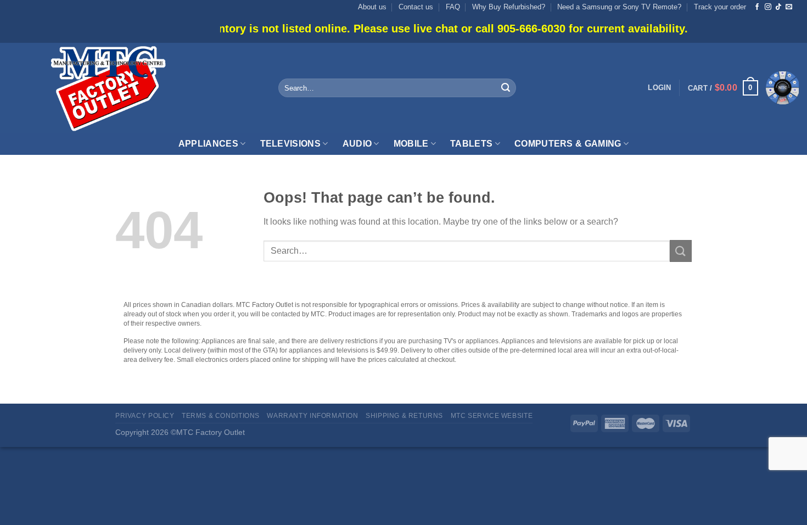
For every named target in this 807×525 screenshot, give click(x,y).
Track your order (720, 7)
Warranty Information (312, 416)
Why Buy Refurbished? (508, 7)
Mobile (411, 143)
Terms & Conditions (221, 416)
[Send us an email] (789, 7)
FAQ (453, 7)
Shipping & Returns (404, 416)
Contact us (416, 7)
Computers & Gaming (567, 143)
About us (372, 7)
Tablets (471, 143)
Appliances (208, 143)
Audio (357, 143)
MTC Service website (492, 416)
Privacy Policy (145, 416)
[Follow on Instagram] (768, 7)
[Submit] (505, 88)
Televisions (290, 143)
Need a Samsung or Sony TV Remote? (619, 7)
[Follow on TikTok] (778, 7)
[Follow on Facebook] (757, 7)
